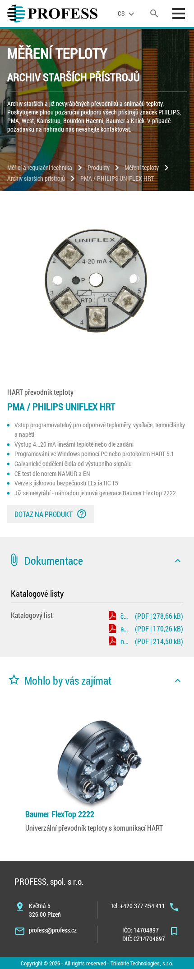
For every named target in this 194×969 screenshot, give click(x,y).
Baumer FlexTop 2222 (59, 814)
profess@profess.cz (53, 930)
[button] (97, 560)
